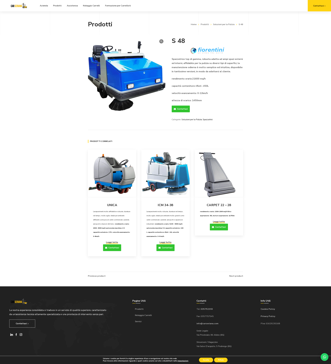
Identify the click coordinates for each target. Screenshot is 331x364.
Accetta (206, 360)
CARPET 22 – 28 (219, 205)
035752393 (207, 309)
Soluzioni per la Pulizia (224, 24)
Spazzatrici (208, 119)
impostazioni (183, 361)
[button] (161, 41)
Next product (236, 276)
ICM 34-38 (165, 205)
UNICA (112, 205)
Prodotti (205, 24)
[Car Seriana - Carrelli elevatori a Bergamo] (18, 5)
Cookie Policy (268, 309)
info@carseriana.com (208, 323)
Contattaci (182, 109)
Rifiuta (221, 360)
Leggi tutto (112, 242)
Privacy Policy (268, 316)
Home (194, 24)
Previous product (97, 276)
